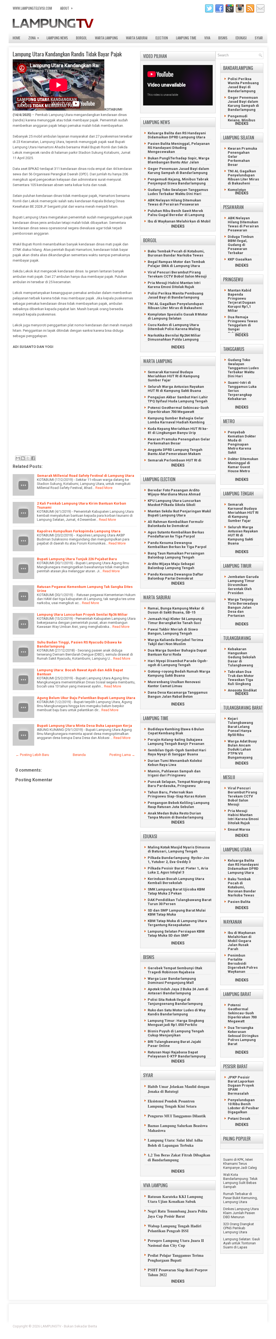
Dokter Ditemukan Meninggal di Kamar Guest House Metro (243, 465)
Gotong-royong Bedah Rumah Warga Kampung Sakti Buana (179, 673)
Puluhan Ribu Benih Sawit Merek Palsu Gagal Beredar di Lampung (176, 213)
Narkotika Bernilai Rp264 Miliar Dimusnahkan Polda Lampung (174, 337)
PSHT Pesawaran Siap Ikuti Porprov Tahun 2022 (178, 1272)
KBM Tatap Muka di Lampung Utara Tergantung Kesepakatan (177, 923)
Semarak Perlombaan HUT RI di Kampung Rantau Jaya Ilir (174, 462)
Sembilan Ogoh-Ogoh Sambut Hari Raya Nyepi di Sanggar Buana (177, 752)
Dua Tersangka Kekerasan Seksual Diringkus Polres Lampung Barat (243, 1036)
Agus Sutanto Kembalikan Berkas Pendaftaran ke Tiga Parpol (176, 534)
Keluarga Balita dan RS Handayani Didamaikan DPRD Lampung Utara (177, 135)
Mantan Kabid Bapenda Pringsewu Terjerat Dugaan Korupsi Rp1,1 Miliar (242, 300)
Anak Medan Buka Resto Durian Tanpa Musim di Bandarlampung (175, 815)
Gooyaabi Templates (247, 1330)
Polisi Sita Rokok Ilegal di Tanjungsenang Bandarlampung (175, 1002)
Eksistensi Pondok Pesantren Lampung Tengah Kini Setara (172, 1103)
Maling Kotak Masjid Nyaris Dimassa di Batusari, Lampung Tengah (179, 849)
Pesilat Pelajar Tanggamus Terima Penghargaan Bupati (175, 1257)
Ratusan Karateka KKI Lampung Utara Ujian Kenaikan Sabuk (175, 1199)
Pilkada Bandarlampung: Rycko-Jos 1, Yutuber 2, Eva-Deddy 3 (178, 860)
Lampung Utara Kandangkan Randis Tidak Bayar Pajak (67, 54)
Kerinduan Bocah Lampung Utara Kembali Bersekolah (176, 881)
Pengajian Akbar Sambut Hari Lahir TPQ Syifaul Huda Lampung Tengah (178, 399)
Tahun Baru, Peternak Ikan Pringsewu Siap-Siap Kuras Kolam (177, 794)
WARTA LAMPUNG (106, 37)
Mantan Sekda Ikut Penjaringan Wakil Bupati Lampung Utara (179, 513)
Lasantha (256, 1326)
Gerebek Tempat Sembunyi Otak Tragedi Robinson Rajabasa (175, 970)
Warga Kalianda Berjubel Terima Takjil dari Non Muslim (175, 642)
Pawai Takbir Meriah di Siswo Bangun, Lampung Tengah (173, 631)
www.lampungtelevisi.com (32, 8)
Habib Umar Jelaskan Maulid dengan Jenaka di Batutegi (178, 1089)
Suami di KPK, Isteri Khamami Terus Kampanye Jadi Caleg (240, 1164)
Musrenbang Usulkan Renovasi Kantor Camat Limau (174, 684)
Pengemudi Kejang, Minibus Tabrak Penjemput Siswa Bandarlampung (178, 181)
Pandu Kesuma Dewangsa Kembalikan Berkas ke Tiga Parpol (177, 545)
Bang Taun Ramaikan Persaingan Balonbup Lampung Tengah (176, 555)
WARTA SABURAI (136, 37)
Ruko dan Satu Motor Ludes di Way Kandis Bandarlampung (177, 1012)
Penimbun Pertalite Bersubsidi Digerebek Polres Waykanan (243, 963)
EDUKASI (241, 37)
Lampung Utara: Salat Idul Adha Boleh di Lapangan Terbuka (175, 1142)
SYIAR (259, 37)
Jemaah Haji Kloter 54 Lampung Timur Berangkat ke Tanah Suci (175, 621)
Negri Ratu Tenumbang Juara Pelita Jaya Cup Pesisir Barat (177, 1213)
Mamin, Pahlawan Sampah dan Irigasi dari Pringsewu (174, 773)
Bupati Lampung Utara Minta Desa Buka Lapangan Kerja (84, 726)
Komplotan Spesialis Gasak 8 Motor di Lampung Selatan (178, 316)
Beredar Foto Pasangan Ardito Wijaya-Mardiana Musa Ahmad (174, 492)
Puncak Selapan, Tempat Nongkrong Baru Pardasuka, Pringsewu (179, 784)
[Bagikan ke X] (28, 458)
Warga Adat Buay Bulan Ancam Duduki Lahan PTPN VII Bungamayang (242, 749)
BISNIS (222, 37)
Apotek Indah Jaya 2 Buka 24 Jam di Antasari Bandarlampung (178, 991)
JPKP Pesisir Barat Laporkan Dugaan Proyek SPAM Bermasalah (241, 1085)
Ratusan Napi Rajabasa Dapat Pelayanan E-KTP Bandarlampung (177, 1054)
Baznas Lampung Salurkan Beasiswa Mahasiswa (178, 1128)
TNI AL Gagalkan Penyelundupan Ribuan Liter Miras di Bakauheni (176, 306)
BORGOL (81, 37)
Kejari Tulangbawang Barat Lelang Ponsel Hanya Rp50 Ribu (240, 727)
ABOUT (66, 8)
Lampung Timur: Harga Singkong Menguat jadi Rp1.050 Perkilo (176, 1023)
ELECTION (162, 37)
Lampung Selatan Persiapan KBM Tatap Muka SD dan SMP (176, 933)
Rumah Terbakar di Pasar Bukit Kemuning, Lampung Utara (240, 1198)
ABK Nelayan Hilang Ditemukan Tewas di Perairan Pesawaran (174, 202)
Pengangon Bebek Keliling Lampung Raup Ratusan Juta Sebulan (178, 805)
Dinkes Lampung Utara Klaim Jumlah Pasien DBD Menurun (241, 1213)
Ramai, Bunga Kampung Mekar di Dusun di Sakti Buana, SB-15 (176, 610)
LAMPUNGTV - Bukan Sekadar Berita (69, 1326)
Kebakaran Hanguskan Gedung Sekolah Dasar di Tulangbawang (242, 657)
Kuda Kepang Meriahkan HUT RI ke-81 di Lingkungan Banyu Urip (178, 431)
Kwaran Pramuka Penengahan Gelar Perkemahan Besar (179, 441)
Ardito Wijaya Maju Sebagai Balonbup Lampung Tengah (171, 566)
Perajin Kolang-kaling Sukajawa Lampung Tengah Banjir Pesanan (176, 742)
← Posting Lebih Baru (32, 755)
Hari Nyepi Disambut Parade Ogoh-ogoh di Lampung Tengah (178, 663)
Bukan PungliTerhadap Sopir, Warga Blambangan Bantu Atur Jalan (178, 160)
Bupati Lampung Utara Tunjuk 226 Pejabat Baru (77, 559)
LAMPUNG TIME (186, 37)
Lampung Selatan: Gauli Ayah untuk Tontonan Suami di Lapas (241, 1243)
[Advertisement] (73, 401)
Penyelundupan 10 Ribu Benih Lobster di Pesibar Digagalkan (243, 1106)
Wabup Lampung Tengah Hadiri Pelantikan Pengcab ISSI (174, 1228)
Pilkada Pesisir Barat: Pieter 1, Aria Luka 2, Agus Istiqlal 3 (178, 870)
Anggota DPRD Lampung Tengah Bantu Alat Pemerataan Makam (175, 452)
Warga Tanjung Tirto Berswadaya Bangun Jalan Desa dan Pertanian (243, 607)
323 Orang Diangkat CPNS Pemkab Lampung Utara (238, 1228)
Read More (103, 488)
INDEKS (178, 226)
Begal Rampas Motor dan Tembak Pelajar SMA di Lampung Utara (176, 264)
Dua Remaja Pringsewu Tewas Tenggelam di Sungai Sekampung (243, 325)
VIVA (207, 37)
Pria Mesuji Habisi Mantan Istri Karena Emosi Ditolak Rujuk (174, 285)
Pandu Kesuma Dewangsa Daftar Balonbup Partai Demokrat (175, 576)
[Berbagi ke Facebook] (33, 458)
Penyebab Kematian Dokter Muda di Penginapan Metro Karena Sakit (242, 442)
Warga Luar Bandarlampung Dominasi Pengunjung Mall (172, 981)
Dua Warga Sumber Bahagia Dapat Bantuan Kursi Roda (177, 652)
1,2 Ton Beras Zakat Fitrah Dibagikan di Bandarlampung (179, 1157)
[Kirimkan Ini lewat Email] (17, 458)
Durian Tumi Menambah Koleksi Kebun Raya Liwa (175, 763)
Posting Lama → (122, 755)
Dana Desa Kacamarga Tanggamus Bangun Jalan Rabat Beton (178, 694)
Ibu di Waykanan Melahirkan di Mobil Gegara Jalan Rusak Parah (179, 223)
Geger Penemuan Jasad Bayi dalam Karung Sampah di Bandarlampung (178, 171)
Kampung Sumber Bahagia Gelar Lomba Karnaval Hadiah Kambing (176, 420)
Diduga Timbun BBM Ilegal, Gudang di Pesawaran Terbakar (241, 245)
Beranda (79, 755)
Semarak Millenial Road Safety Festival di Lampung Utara (85, 476)
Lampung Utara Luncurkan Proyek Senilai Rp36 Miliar (82, 614)
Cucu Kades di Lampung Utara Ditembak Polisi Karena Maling (174, 327)
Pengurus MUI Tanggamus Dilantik (177, 1116)
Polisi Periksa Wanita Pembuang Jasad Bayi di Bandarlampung (175, 295)
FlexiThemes (204, 1326)
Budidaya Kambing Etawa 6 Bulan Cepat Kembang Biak (176, 731)
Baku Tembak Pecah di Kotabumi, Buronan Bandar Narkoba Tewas (176, 253)
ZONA (33, 37)
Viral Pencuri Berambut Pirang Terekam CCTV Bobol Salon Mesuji (177, 274)
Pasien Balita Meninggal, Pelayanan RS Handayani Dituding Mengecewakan (179, 148)
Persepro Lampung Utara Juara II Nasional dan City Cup (176, 1243)
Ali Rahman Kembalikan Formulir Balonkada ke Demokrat (176, 524)
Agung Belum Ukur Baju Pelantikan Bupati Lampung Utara (86, 698)
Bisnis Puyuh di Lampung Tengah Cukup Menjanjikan (176, 1033)
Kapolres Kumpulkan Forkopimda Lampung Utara (78, 531)
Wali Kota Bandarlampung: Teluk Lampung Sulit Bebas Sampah (240, 1181)
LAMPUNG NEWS (57, 37)
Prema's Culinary (193, 1330)
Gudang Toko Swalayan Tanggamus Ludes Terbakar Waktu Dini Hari (178, 192)
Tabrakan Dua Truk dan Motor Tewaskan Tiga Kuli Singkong (241, 678)
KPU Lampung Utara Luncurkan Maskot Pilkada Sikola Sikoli (174, 503)
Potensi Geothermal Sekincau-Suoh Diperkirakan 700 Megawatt (178, 410)
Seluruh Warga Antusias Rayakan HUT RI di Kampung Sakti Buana (176, 389)
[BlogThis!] (23, 458)
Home (16, 37)
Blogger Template (230, 1326)
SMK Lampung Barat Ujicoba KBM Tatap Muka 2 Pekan (176, 891)
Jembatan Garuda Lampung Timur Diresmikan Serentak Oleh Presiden (243, 585)
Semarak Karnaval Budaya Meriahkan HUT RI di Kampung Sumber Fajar (173, 376)
